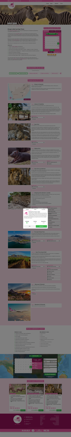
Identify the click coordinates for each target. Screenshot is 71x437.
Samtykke (27, 209)
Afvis (29, 226)
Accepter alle (41, 226)
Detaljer (35, 209)
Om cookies (43, 209)
